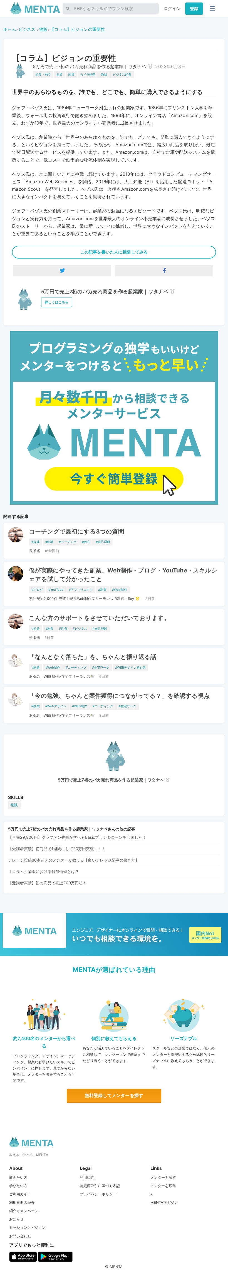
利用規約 (87, 1177)
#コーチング (67, 542)
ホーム (9, 29)
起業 (59, 74)
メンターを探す (163, 1177)
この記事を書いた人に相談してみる (114, 252)
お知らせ (16, 1219)
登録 (194, 8)
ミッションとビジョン (27, 1227)
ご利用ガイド (20, 1194)
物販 (43, 29)
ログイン (172, 8)
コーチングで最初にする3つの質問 (76, 531)
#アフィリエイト (81, 590)
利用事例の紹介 (22, 1202)
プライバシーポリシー (98, 1194)
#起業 (35, 542)
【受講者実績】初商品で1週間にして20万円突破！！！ (57, 848)
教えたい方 (18, 1177)
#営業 (63, 629)
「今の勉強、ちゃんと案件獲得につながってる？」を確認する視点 (119, 695)
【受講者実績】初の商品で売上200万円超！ (47, 882)
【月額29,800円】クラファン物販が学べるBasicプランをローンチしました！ (77, 837)
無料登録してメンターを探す (114, 1095)
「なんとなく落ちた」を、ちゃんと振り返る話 (92, 656)
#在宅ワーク (101, 667)
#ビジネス (80, 629)
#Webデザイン (55, 706)
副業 (71, 74)
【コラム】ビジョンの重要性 (77, 29)
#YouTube (55, 590)
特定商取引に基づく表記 (100, 1185)
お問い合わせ (20, 1236)
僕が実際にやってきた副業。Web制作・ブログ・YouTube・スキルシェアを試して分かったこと (123, 574)
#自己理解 (103, 542)
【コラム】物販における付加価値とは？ (43, 871)
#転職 (49, 542)
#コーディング (76, 667)
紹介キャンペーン (23, 1210)
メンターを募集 (163, 1185)
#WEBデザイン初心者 (130, 667)
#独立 (86, 542)
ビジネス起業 (122, 74)
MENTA (116, 1266)
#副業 (102, 590)
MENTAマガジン (164, 1202)
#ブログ (37, 590)
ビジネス (27, 29)
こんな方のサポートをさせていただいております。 (99, 617)
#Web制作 (119, 590)
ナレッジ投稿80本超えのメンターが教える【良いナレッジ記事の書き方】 (73, 860)
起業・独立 (43, 74)
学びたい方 (18, 1185)
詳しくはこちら (56, 302)
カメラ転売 (88, 74)
